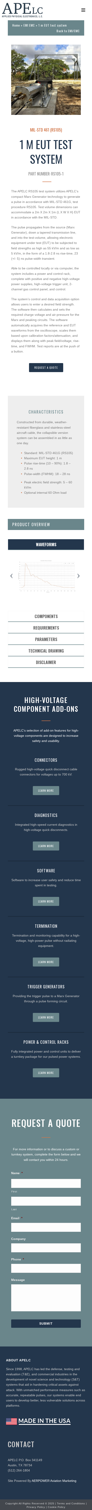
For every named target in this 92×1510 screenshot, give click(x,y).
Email (16, 1218)
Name (17, 1173)
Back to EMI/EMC (68, 30)
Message (18, 1280)
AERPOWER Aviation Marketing (54, 1481)
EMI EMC (29, 25)
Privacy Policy (36, 1507)
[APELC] (22, 10)
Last (14, 1209)
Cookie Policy (56, 1507)
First (14, 1191)
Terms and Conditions (71, 1503)
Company (18, 1239)
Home (16, 25)
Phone (17, 1259)
